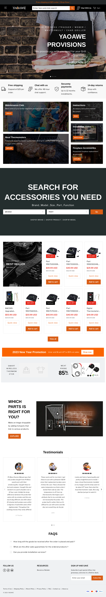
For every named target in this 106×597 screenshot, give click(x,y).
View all (53, 339)
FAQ (49, 589)
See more (10, 267)
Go (96, 212)
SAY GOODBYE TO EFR (53, 59)
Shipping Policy (19, 589)
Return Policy (30, 589)
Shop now (87, 352)
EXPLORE (14, 436)
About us (65, 589)
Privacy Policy (41, 589)
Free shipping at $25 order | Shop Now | (53, 2)
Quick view (53, 276)
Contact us (56, 589)
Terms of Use (7, 589)
